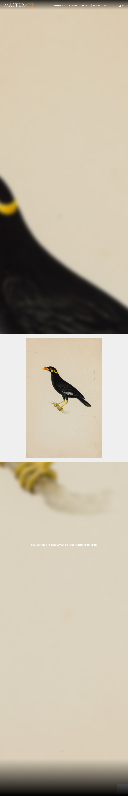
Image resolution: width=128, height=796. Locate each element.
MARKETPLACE (59, 5)
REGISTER (96, 6)
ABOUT (84, 5)
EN (120, 5)
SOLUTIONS (73, 5)
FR (123, 6)
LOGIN (104, 6)
